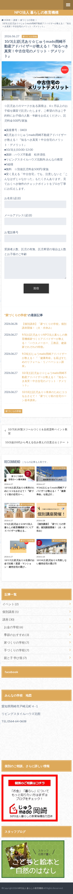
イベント (10, 604)
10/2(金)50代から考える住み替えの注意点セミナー (35, 442)
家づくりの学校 (16, 315)
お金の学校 (13, 627)
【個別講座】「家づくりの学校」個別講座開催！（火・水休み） (44, 325)
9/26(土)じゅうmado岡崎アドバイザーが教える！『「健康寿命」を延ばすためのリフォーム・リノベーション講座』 (44, 360)
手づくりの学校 (16, 650)
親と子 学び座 (15, 658)
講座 (8, 619)
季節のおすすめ (16, 634)
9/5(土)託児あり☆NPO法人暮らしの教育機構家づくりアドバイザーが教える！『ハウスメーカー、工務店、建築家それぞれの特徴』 (44, 340)
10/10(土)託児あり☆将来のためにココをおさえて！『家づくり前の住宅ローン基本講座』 (44, 396)
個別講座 (10, 611)
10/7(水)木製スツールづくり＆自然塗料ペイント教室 (37, 431)
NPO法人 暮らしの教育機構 (36, 12)
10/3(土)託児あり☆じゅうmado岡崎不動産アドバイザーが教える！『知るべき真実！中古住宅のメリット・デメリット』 (44, 379)
